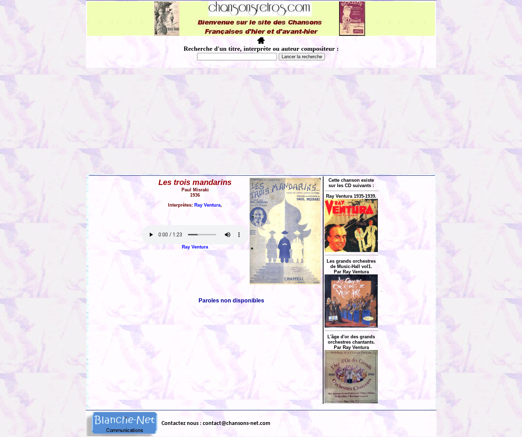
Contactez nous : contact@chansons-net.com (216, 423)
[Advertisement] (261, 121)
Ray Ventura (207, 205)
